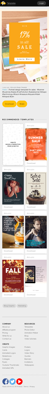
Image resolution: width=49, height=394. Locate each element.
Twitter (12, 381)
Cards (4, 350)
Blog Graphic (9, 306)
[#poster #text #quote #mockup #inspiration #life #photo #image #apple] (36, 276)
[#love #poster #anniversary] (13, 188)
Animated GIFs (8, 368)
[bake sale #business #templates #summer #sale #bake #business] (36, 188)
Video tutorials (30, 339)
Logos (27, 350)
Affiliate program (9, 330)
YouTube (19, 381)
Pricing (5, 333)
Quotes (27, 356)
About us (6, 327)
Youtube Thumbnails (10, 365)
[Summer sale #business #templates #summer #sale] (36, 144)
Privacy (32, 386)
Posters (27, 347)
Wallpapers (29, 365)
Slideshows (6, 356)
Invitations (28, 362)
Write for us (7, 336)
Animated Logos (9, 353)
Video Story (29, 353)
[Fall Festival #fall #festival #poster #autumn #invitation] (13, 276)
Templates (28, 327)
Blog (26, 336)
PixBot (5, 90)
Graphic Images (8, 347)
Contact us (6, 339)
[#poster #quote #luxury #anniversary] (36, 232)
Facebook (5, 381)
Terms (26, 386)
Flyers (4, 362)
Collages (6, 359)
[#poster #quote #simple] (13, 232)
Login (41, 3)
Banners (27, 359)
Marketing (22, 306)
